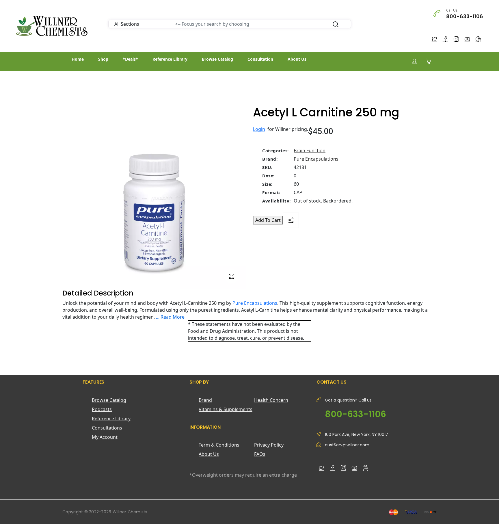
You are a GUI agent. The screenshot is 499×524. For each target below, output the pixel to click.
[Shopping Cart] (428, 61)
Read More (173, 317)
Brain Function (309, 150)
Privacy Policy (269, 445)
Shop (103, 59)
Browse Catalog (217, 59)
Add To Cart (268, 220)
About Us (297, 59)
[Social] (291, 220)
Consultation (260, 59)
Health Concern (271, 400)
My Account (105, 437)
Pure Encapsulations (316, 159)
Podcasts (102, 409)
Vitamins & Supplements (225, 409)
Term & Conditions (219, 445)
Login (259, 129)
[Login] (414, 61)
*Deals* (130, 59)
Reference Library (169, 59)
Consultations (107, 428)
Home (78, 59)
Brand (205, 400)
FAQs (259, 454)
